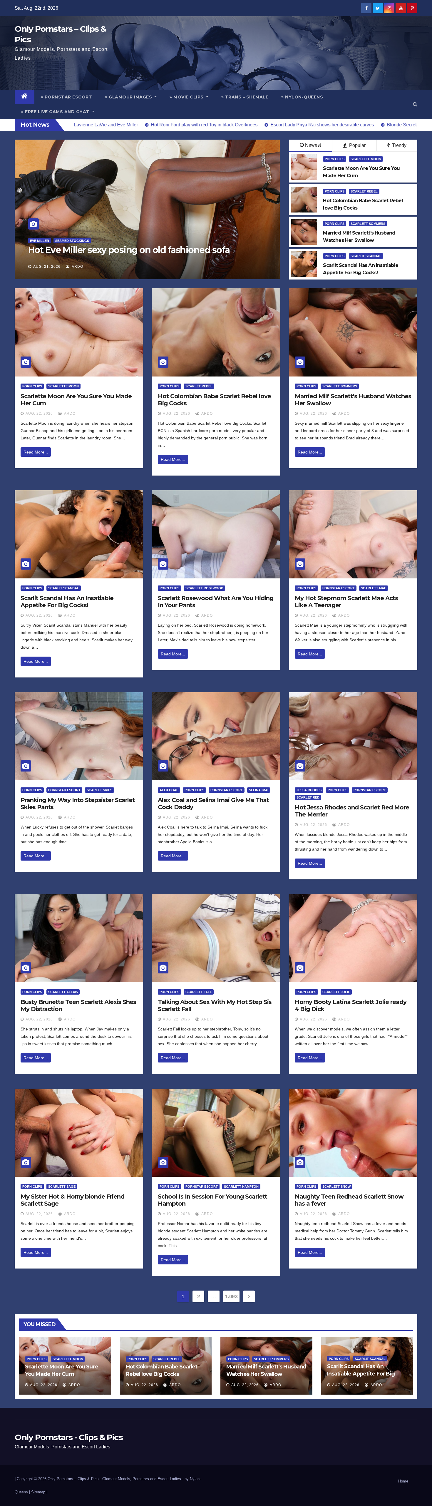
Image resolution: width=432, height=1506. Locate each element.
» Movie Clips (187, 97)
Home (403, 1481)
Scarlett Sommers (368, 223)
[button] (415, 104)
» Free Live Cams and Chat (56, 111)
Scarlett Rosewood (204, 588)
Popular (357, 145)
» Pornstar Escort (66, 97)
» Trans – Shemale (245, 97)
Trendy (398, 145)
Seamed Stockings (74, 240)
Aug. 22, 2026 (39, 413)
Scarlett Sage (62, 1186)
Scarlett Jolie (336, 992)
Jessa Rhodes (309, 790)
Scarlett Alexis (63, 992)
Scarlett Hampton (241, 1186)
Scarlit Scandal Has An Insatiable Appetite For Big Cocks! (67, 602)
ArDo (77, 267)
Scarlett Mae (373, 588)
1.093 (231, 1296)
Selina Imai (258, 790)
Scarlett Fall (198, 992)
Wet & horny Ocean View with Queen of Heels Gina (135, 250)
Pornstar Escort (338, 588)
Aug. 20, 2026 (47, 267)
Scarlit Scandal (366, 256)
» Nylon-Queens (302, 97)
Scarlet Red (308, 797)
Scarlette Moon (366, 159)
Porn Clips (334, 159)
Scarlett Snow (336, 1186)
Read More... (36, 452)
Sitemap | (39, 1492)
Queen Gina (40, 240)
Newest (313, 145)
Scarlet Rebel (364, 191)
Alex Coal (169, 790)
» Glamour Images (129, 97)
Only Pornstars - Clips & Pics (69, 1437)
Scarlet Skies (99, 790)
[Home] (24, 97)
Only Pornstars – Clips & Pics (73, 1479)
